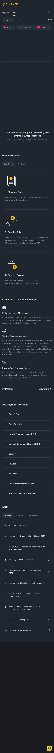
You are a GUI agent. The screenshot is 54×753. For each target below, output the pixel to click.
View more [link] (44, 388)
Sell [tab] (19, 20)
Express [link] (5, 12)
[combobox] (8, 27)
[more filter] (49, 20)
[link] (27, 414)
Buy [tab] (8, 20)
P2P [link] (14, 12)
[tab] (5, 12)
